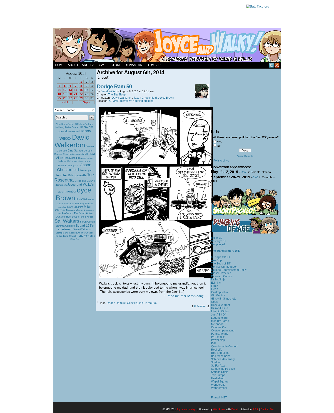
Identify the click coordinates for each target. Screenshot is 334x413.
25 (59, 98)
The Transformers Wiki (225, 250)
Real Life (216, 349)
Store (115, 65)
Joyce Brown (73, 194)
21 (75, 94)
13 (70, 90)
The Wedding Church (65, 236)
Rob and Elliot (220, 352)
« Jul (65, 102)
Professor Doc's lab (73, 213)
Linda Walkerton (85, 199)
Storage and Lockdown (67, 232)
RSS (277, 65)
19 (64, 94)
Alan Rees (61, 124)
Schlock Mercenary (223, 359)
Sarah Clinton (87, 221)
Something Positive (223, 368)
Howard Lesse (85, 158)
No (219, 145)
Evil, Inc (216, 282)
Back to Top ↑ (268, 409)
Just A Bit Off (218, 314)
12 (64, 90)
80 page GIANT (220, 257)
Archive (89, 65)
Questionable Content (224, 346)
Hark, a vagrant (220, 305)
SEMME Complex (65, 225)
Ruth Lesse (72, 216)
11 (59, 90)
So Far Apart (218, 365)
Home (60, 65)
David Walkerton (72, 141)
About (73, 65)
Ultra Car (74, 239)
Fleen (214, 289)
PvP (213, 343)
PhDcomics (218, 337)
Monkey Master (74, 210)
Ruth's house (86, 216)
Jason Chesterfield (74, 167)
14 (75, 90)
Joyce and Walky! (167, 46)
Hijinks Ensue (219, 308)
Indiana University (67, 161)
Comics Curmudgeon (224, 266)
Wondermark (219, 388)
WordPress (219, 409)
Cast (103, 65)
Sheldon (216, 362)
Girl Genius (218, 295)
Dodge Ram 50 (114, 86)
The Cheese (87, 232)
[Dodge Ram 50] (156, 277)
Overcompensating (222, 330)
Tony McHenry (86, 235)
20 (70, 94)
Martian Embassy (75, 203)
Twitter (271, 65)
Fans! (214, 285)
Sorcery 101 (218, 241)
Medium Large (220, 321)
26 (64, 98)
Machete (61, 203)
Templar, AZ (218, 244)
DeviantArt (134, 65)
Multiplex (216, 238)
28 (75, 98)
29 (81, 98)
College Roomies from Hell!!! (229, 270)
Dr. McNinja (218, 279)
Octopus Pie (218, 327)
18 (59, 94)
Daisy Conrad (72, 127)
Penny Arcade (219, 333)
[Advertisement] (147, 15)
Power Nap (218, 340)
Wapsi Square (220, 381)
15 (81, 90)
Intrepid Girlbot (220, 311)
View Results (245, 156)
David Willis (108, 91)
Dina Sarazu (75, 150)
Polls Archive (221, 160)
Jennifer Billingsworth (70, 175)
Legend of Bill (219, 317)
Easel (234, 409)
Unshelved (217, 378)
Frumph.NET (219, 397)
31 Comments (200, 306)
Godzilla (132, 303)
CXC (255, 177)
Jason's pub (86, 170)
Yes (219, 142)
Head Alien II (70, 157)
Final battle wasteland (75, 154)
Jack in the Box (148, 303)
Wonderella (218, 384)
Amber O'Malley (75, 124)
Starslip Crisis (219, 372)
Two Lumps (218, 375)
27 (70, 98)
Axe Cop (216, 260)
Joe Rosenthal (74, 177)
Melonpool (217, 324)
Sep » (86, 102)
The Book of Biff (220, 263)
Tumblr (154, 65)
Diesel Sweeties (221, 273)
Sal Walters (67, 220)
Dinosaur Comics (221, 276)
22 (81, 94)
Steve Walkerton (82, 229)
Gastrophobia (219, 292)
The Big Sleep (117, 94)
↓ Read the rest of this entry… (185, 296)
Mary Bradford (75, 206)
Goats (214, 301)
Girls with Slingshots (223, 298)
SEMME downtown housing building (131, 101)
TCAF (243, 172)
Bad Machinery (220, 356)
